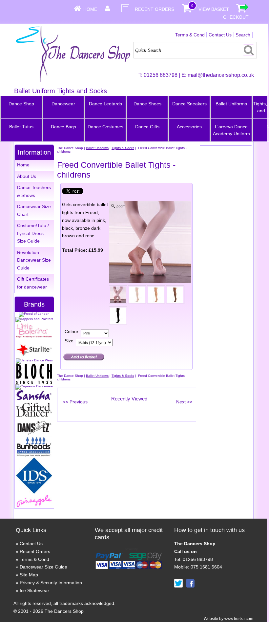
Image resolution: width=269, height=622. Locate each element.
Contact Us (220, 34)
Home (90, 9)
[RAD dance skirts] (34, 336)
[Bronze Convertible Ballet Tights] (156, 296)
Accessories (189, 126)
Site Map (29, 574)
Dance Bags (63, 126)
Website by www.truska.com (228, 618)
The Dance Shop (70, 148)
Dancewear (63, 103)
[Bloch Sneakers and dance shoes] (34, 382)
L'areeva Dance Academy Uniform (231, 130)
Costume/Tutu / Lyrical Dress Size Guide (33, 233)
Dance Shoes (147, 103)
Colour (71, 331)
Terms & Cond (190, 34)
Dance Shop (21, 103)
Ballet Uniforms (231, 103)
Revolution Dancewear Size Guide (34, 260)
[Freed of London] (34, 313)
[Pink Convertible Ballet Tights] (137, 296)
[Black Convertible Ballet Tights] (118, 317)
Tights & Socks (123, 148)
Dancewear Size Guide (43, 566)
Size (69, 340)
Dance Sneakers (189, 103)
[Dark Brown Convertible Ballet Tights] (175, 296)
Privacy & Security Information (51, 582)
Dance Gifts (147, 126)
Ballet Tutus (21, 126)
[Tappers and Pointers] (34, 319)
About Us (26, 176)
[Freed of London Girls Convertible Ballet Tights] (118, 296)
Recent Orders (154, 9)
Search (243, 34)
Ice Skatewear (34, 590)
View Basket (213, 9)
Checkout (236, 17)
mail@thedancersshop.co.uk (221, 75)
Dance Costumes (105, 126)
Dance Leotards (105, 103)
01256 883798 (160, 75)
